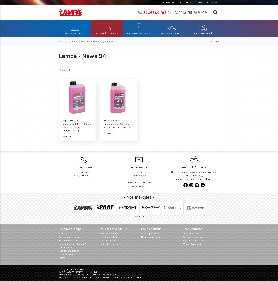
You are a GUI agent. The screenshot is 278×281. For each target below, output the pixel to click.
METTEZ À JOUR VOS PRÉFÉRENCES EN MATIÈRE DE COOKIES (115, 277)
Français (212, 2)
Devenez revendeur (193, 237)
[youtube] (197, 186)
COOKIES (71, 277)
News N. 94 (65, 70)
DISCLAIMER (82, 277)
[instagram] (191, 186)
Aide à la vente (108, 240)
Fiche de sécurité (109, 244)
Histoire (63, 233)
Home (62, 41)
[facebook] (185, 186)
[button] (75, 28)
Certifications (66, 247)
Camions (73, 41)
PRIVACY (62, 277)
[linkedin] (202, 186)
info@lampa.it (139, 175)
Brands (199, 2)
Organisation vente (151, 237)
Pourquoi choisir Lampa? (72, 244)
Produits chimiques (91, 41)
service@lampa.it (139, 185)
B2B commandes (167, 2)
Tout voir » (139, 216)
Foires (62, 257)
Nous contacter (190, 233)
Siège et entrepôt (68, 240)
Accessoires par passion (72, 237)
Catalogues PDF (185, 2)
